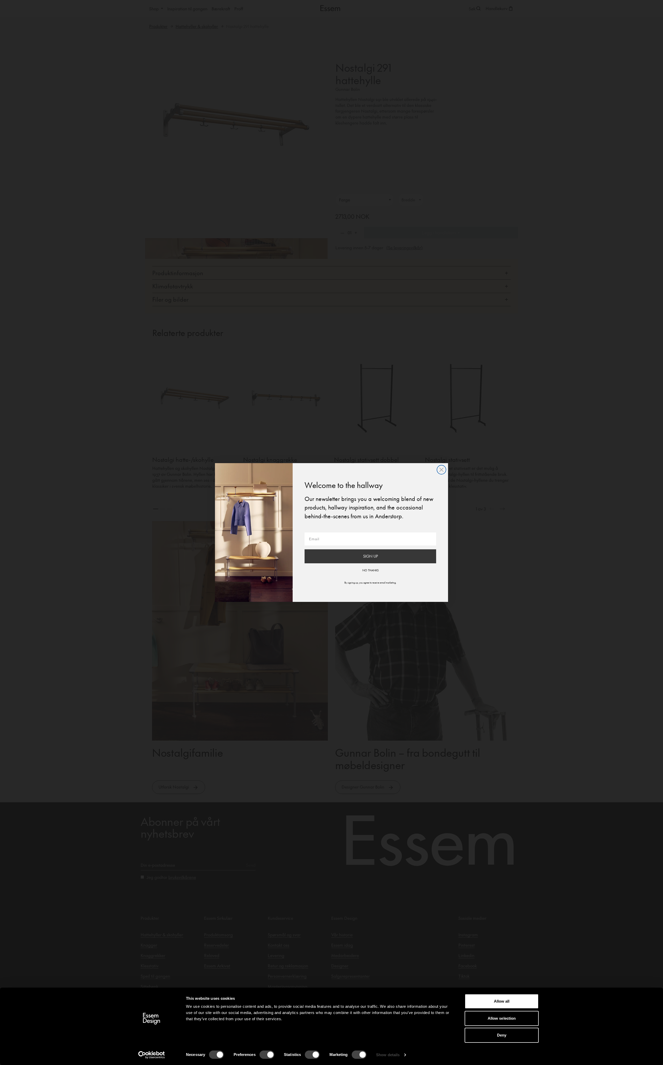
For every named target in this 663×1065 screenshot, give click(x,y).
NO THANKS (370, 570)
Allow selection (502, 1018)
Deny (501, 1035)
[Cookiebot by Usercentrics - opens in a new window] (151, 1055)
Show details (388, 1055)
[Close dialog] (441, 469)
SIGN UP (370, 556)
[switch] (267, 1055)
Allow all (502, 1001)
